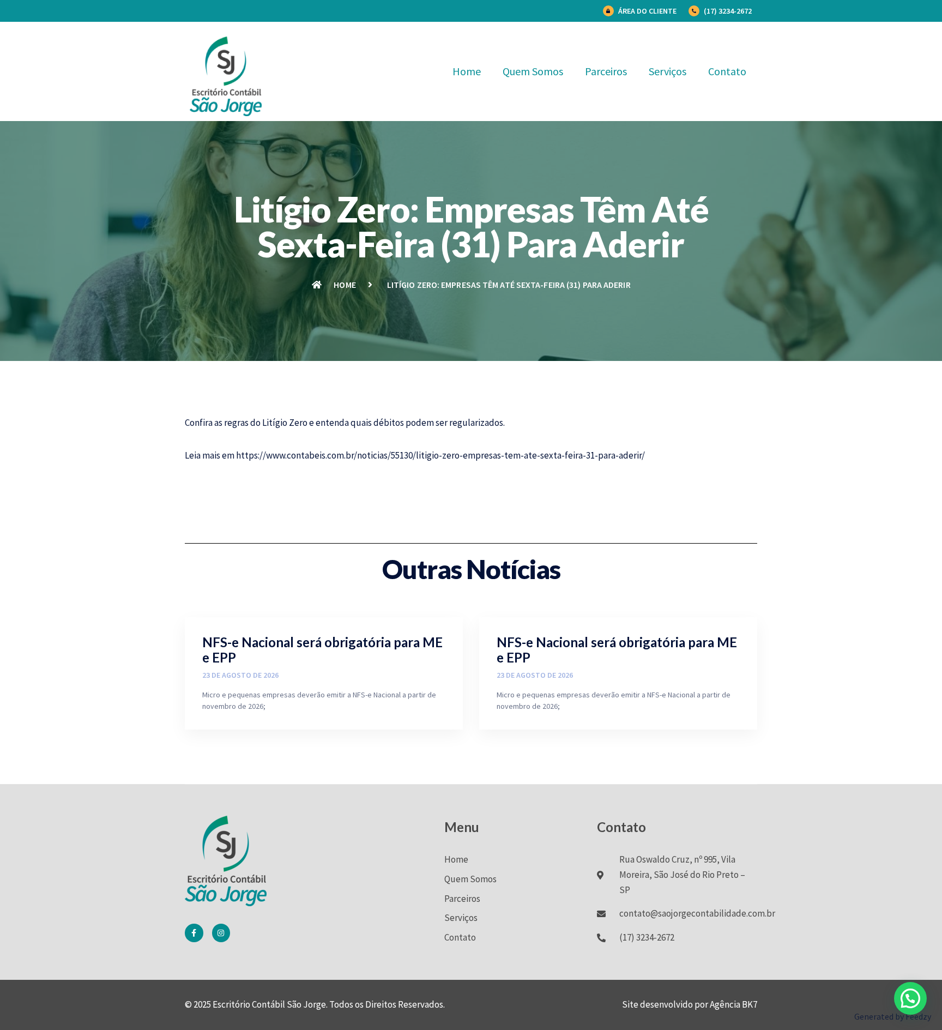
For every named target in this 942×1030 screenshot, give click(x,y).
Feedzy (918, 1016)
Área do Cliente (647, 11)
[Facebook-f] (194, 933)
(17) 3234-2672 (728, 11)
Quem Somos (533, 71)
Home (466, 71)
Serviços (667, 71)
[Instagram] (221, 933)
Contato (727, 71)
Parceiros (606, 71)
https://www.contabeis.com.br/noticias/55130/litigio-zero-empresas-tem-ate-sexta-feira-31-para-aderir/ (440, 455)
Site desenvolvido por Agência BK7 (689, 1004)
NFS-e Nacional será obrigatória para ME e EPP (322, 649)
